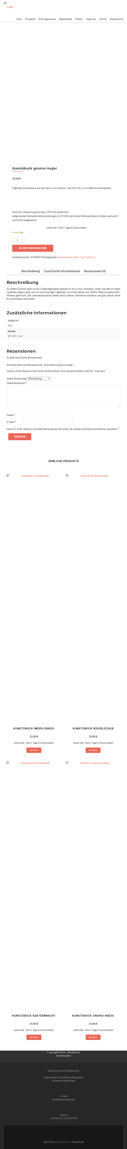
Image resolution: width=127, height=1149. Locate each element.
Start (19, 18)
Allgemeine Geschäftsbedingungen (63, 1077)
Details (34, 750)
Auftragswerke (47, 18)
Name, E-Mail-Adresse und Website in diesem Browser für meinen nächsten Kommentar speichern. (62, 428)
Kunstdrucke (65, 257)
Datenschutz (72, 1070)
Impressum (54, 1070)
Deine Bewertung (17, 378)
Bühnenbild (65, 18)
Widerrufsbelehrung (63, 1080)
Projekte (30, 18)
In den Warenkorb (33, 248)
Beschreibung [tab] (30, 271)
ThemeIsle (78, 1141)
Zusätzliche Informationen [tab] (62, 271)
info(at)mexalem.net (63, 1099)
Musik (79, 18)
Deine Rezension (17, 382)
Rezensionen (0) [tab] (95, 271)
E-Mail (11, 421)
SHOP (103, 18)
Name (11, 414)
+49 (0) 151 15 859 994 (63, 1118)
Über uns (91, 18)
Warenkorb (116, 18)
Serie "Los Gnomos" (84, 257)
